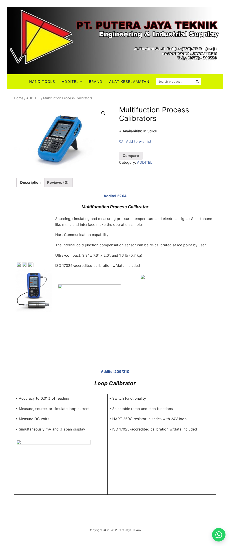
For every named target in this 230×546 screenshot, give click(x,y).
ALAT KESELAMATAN (129, 81)
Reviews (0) (58, 182)
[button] (219, 534)
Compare (131, 155)
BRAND (95, 81)
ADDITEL (70, 81)
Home (18, 98)
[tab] (30, 183)
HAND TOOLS (42, 81)
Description (30, 182)
